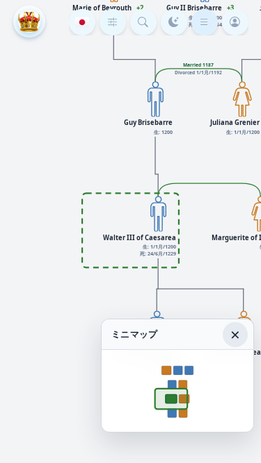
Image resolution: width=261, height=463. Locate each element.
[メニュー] (204, 22)
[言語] (82, 22)
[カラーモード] (174, 22)
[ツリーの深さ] (113, 22)
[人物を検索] (143, 22)
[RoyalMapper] (29, 21)
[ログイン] (235, 22)
